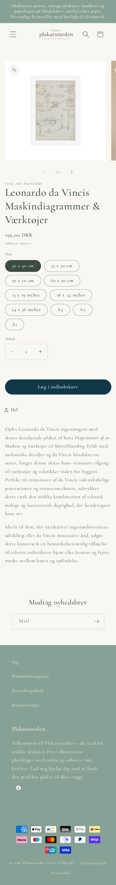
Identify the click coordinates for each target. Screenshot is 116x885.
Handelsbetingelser (30, 676)
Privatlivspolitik (28, 690)
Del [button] (14, 409)
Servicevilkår (61, 873)
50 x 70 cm (23, 280)
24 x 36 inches (26, 309)
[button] (13, 34)
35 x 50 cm (62, 265)
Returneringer (26, 705)
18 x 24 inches (71, 295)
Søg (15, 662)
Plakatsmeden (34, 863)
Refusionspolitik (93, 863)
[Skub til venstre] (44, 172)
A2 (82, 309)
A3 (60, 309)
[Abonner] (97, 621)
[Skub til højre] (71, 172)
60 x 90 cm (62, 280)
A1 (14, 324)
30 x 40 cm (23, 265)
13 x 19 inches (26, 295)
